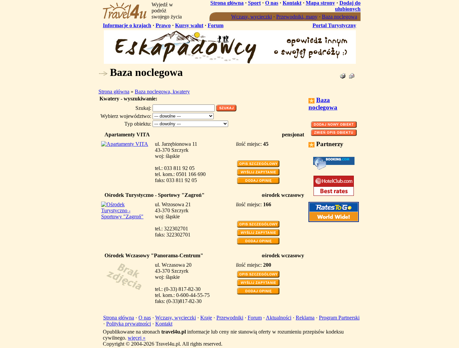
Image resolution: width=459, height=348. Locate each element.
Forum (215, 25)
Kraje (206, 317)
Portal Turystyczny (334, 25)
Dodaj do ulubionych (348, 6)
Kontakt (292, 3)
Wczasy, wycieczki (251, 16)
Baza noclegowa (339, 16)
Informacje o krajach (127, 25)
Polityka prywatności (128, 324)
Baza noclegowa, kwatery (162, 91)
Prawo (163, 25)
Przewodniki (229, 317)
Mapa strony (320, 3)
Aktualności (278, 317)
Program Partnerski (339, 317)
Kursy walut (189, 25)
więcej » (136, 338)
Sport (254, 3)
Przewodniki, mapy (297, 16)
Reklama (305, 317)
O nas (271, 3)
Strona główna (227, 3)
